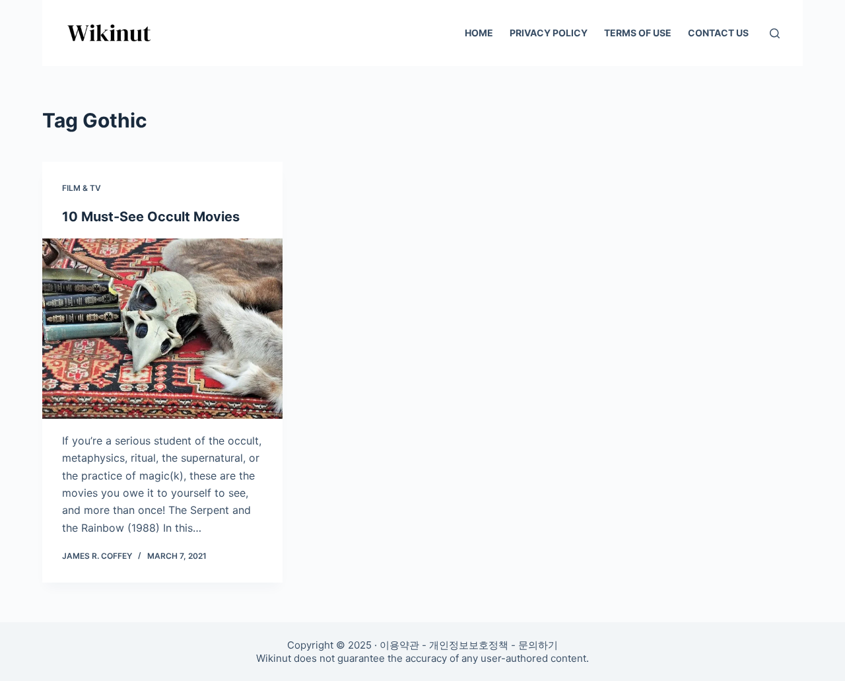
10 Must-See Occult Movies (151, 217)
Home (479, 32)
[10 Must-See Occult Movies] (162, 328)
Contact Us (718, 32)
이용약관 (399, 645)
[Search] (775, 33)
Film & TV (81, 188)
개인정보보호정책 (468, 645)
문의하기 (538, 645)
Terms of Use (637, 32)
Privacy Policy (549, 32)
